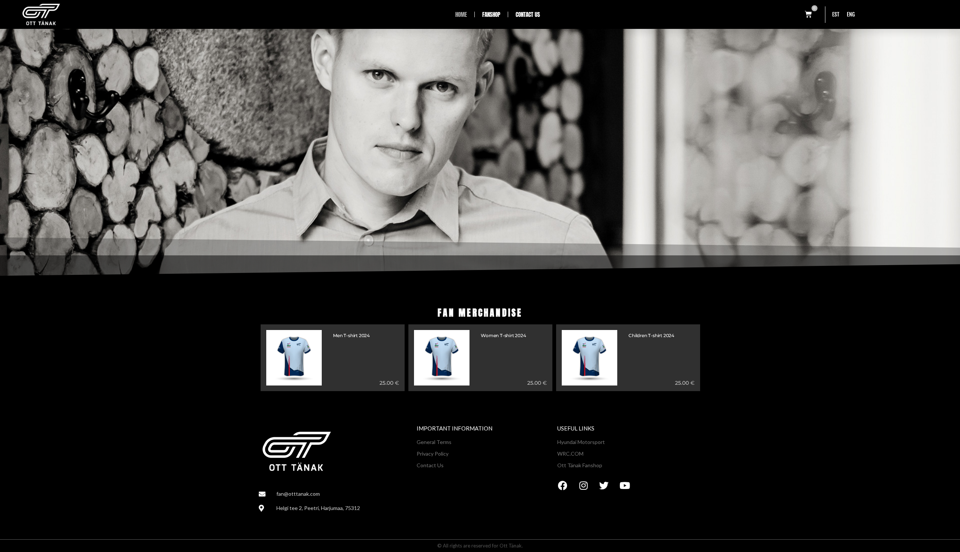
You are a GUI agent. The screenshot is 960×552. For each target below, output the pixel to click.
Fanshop (491, 14)
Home (461, 14)
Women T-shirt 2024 (503, 335)
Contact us (528, 14)
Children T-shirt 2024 (651, 335)
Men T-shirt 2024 (351, 335)
